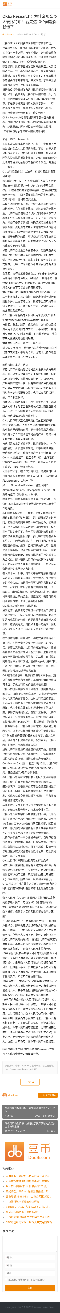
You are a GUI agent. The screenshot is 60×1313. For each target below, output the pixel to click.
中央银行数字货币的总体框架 (22, 1201)
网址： (10, 1273)
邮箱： (10, 1265)
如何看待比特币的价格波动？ (22, 1212)
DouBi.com (50, 1307)
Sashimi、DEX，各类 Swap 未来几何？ (29, 1206)
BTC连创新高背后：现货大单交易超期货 (29, 1222)
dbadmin (7, 34)
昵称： (10, 1257)
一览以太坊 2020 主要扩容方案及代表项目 (29, 1217)
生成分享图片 (49, 1095)
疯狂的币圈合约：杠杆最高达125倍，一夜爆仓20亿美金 (29, 1186)
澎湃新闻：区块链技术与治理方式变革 (27, 1176)
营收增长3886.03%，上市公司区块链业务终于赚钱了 (29, 1196)
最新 (43, 34)
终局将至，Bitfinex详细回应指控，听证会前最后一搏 (29, 1191)
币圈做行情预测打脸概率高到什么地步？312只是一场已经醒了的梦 (29, 1181)
